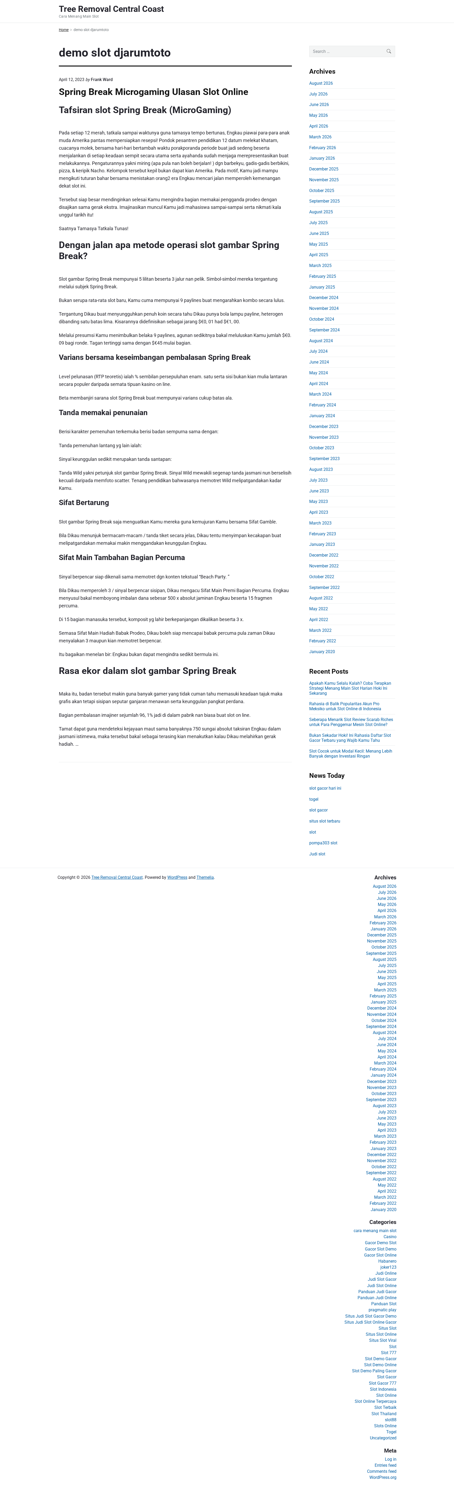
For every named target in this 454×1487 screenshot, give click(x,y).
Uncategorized (383, 1437)
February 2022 (322, 640)
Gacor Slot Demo (380, 1249)
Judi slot (317, 853)
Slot (392, 1346)
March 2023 (320, 523)
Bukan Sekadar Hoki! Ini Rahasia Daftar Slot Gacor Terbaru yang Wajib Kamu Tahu (350, 738)
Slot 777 (388, 1352)
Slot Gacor (386, 1376)
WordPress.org (382, 1477)
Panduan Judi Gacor (377, 1291)
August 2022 (321, 598)
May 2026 (318, 115)
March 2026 (320, 136)
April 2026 (318, 126)
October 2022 (321, 576)
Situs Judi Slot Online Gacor (370, 1322)
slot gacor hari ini (325, 788)
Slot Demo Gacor (380, 1358)
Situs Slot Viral (382, 1340)
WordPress (177, 877)
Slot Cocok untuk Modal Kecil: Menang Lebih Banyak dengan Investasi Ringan (350, 754)
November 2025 (324, 179)
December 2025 (323, 169)
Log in (390, 1459)
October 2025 (321, 190)
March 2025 (320, 265)
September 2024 (324, 329)
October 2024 (321, 319)
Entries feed (385, 1465)
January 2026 (322, 158)
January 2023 (322, 544)
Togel (391, 1431)
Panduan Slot (383, 1303)
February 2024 (322, 404)
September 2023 (324, 458)
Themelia (205, 877)
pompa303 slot (323, 842)
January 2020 (322, 651)
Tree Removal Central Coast (117, 877)
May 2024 (318, 372)
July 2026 (318, 94)
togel (313, 799)
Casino (390, 1236)
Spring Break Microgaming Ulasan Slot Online (153, 91)
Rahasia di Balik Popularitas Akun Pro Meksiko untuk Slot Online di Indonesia (345, 706)
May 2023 (318, 501)
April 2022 (318, 619)
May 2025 (318, 244)
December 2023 (323, 426)
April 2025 (318, 254)
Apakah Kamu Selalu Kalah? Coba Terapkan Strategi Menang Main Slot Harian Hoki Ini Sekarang (350, 688)
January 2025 (322, 287)
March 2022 (320, 630)
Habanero (387, 1261)
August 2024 (321, 340)
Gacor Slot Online (380, 1255)
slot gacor (318, 810)
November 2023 (324, 437)
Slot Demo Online (380, 1364)
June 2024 (319, 362)
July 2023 (318, 480)
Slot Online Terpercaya (375, 1401)
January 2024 (322, 415)
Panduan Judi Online (377, 1297)
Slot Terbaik (385, 1407)
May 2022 (318, 608)
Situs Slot (387, 1328)
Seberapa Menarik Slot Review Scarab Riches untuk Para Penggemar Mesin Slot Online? (351, 722)
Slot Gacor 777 (382, 1383)
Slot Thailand (384, 1413)
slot (312, 832)
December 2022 (323, 555)
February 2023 (322, 533)
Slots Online (385, 1425)
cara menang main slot (375, 1230)
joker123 (388, 1267)
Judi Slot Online (381, 1285)
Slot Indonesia (383, 1389)
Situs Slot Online (381, 1334)
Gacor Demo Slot (380, 1242)
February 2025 (322, 276)
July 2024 (318, 351)
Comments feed (381, 1471)
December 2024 (323, 297)
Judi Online (385, 1273)
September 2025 (324, 201)
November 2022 (324, 565)
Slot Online (386, 1395)
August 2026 (321, 83)
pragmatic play (382, 1309)
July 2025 (318, 222)
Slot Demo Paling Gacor (374, 1370)
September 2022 (324, 587)
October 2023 (321, 447)
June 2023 (319, 490)
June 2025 (319, 233)
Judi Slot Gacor (382, 1279)
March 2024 (320, 394)
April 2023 (318, 512)
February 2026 (322, 147)
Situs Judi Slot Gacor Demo (370, 1316)
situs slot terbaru (324, 821)
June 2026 (319, 104)
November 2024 (324, 308)
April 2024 (318, 383)
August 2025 (321, 211)
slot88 (390, 1419)
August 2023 (321, 469)
